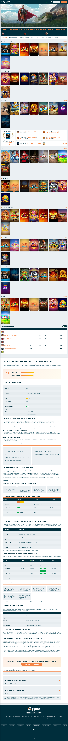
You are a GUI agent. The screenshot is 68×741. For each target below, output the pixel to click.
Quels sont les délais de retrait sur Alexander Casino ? (15, 683)
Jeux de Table (57, 37)
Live (32, 37)
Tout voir (64, 41)
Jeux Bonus (21, 37)
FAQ (56, 718)
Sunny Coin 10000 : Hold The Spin (10, 335)
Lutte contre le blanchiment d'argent (49, 716)
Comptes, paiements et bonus (49, 718)
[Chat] (52, 2)
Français (33, 712)
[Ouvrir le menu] (2, 2)
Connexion (56, 1)
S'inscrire (64, 1)
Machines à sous (49, 37)
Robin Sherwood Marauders (9, 331)
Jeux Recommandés (13, 37)
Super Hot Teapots (7, 345)
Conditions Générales (16, 716)
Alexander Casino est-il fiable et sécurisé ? (12, 677)
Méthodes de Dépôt (34, 719)
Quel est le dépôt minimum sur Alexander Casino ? (14, 693)
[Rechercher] (49, 2)
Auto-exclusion (30, 716)
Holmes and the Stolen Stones (10, 348)
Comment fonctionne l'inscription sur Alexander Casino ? (15, 673)
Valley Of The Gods (8, 338)
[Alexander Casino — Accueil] (6, 2)
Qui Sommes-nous (9, 716)
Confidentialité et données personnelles (36, 718)
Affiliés (59, 718)
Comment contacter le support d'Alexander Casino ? (14, 690)
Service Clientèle (59, 716)
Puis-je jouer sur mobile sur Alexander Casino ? (13, 687)
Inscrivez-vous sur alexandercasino (31, 664)
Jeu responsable (24, 716)
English (28, 712)
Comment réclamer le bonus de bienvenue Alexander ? (15, 680)
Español (39, 712)
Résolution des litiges (37, 716)
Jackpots (27, 37)
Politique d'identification (12, 718)
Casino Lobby (4, 37)
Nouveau (42, 37)
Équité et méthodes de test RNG (22, 718)
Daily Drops (36, 37)
